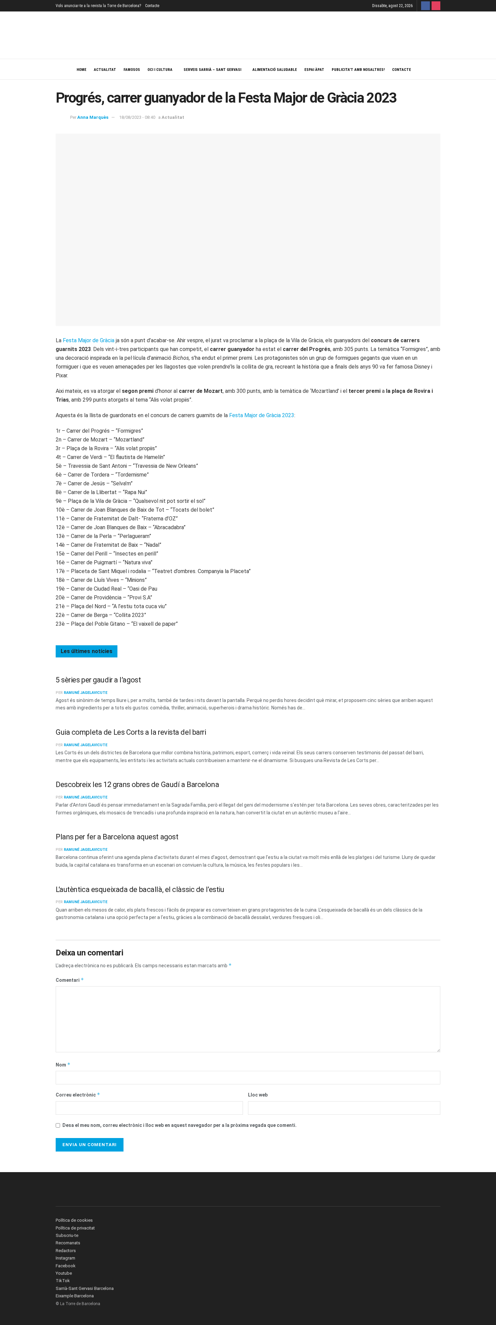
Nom (63, 1064)
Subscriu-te (67, 1235)
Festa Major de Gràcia (88, 340)
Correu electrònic (78, 1094)
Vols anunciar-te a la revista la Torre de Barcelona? (98, 5)
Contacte (152, 5)
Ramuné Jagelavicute (85, 693)
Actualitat (105, 69)
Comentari (70, 980)
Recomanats (68, 1242)
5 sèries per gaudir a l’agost (98, 680)
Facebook (66, 1265)
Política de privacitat (75, 1228)
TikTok (63, 1280)
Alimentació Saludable (274, 69)
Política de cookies (74, 1220)
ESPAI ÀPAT (314, 69)
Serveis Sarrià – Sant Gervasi (212, 69)
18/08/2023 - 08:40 (137, 117)
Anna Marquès (92, 117)
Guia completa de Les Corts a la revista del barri (131, 732)
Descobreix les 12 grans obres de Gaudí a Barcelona (137, 784)
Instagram (65, 1258)
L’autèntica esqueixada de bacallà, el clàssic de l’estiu (140, 889)
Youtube (64, 1273)
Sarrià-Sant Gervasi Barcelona (85, 1288)
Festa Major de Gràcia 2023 (261, 415)
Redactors (66, 1250)
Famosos (131, 69)
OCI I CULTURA (159, 69)
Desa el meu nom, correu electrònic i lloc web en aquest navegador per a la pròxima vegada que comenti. (179, 1125)
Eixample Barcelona (75, 1295)
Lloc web (258, 1095)
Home (81, 69)
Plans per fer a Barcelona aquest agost (117, 837)
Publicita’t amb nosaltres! (358, 69)
